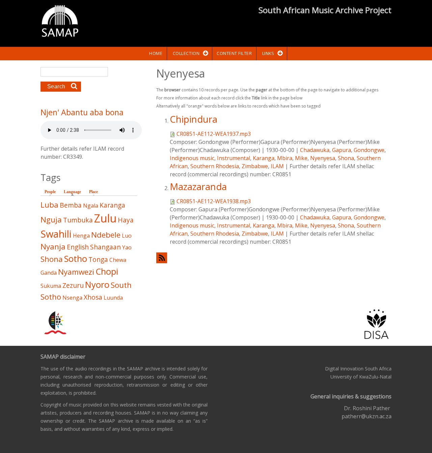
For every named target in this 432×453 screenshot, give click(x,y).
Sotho (75, 259)
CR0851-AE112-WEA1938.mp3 (214, 201)
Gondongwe (369, 150)
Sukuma (50, 286)
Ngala (90, 205)
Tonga (98, 259)
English (78, 246)
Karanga (263, 158)
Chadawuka (314, 150)
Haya (126, 219)
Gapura (341, 150)
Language (74, 191)
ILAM (277, 166)
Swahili (56, 233)
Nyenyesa (322, 158)
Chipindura (193, 119)
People (50, 191)
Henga (81, 235)
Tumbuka (78, 219)
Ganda (48, 272)
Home (155, 53)
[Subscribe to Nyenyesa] (274, 257)
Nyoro (97, 285)
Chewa (117, 260)
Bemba (71, 205)
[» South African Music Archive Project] (59, 22)
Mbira (284, 158)
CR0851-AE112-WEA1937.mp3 (214, 134)
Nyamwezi (76, 272)
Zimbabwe (255, 166)
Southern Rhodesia (214, 166)
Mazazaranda (198, 186)
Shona (346, 158)
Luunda (113, 297)
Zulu (105, 218)
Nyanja (52, 246)
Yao (127, 247)
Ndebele (105, 235)
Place (93, 191)
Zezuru (73, 285)
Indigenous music (192, 158)
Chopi (107, 271)
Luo (127, 235)
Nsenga (72, 297)
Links (268, 53)
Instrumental (233, 158)
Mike (301, 158)
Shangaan (105, 246)
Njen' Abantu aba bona (82, 112)
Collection (186, 53)
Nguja (51, 219)
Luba (49, 205)
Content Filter (234, 53)
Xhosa (93, 297)
